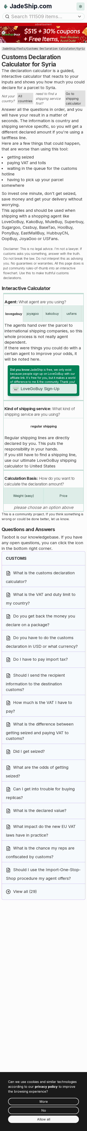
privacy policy (46, 1087)
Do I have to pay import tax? (40, 659)
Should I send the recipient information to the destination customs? (35, 682)
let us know (60, 519)
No (43, 1110)
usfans (71, 314)
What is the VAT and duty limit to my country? (40, 599)
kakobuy (52, 314)
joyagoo (33, 314)
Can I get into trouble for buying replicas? (40, 793)
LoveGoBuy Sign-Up (40, 388)
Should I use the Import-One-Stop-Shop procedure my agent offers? (43, 874)
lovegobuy (13, 314)
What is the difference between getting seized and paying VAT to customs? (39, 731)
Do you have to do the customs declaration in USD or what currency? (42, 642)
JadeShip (8, 48)
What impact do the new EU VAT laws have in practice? (41, 831)
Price (63, 496)
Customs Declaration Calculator (51, 48)
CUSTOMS (16, 558)
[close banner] (3, 33)
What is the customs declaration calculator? (40, 577)
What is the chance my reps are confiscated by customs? (40, 852)
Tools (21, 48)
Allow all (43, 1119)
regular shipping (44, 426)
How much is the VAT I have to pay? (39, 707)
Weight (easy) (23, 496)
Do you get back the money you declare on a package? (40, 620)
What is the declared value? (39, 810)
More (43, 1101)
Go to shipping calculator (73, 98)
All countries (25, 98)
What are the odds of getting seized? (37, 772)
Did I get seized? (29, 751)
